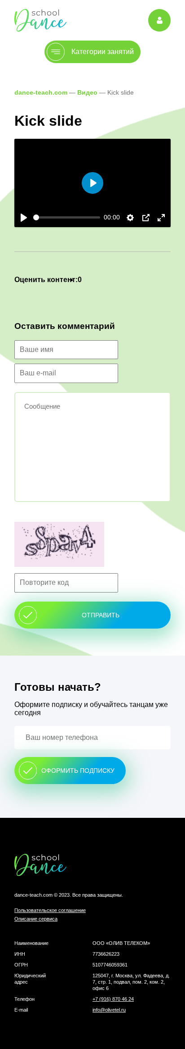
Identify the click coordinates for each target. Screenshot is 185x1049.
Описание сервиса (35, 918)
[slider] (66, 217)
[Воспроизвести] (24, 217)
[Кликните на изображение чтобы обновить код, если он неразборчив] (92, 545)
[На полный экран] (161, 217)
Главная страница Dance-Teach (40, 20)
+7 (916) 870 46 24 (113, 999)
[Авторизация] (159, 20)
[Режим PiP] (146, 217)
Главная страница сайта (92, 865)
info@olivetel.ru (109, 1010)
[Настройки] (130, 217)
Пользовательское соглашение (50, 910)
